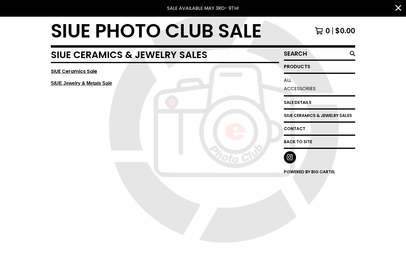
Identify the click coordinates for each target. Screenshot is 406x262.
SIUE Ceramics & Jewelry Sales (318, 115)
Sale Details (297, 102)
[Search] (352, 54)
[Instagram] (290, 157)
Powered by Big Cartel (309, 172)
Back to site (298, 142)
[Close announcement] (398, 8)
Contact (294, 129)
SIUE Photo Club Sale (156, 30)
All (287, 80)
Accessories (300, 88)
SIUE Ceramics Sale (74, 71)
